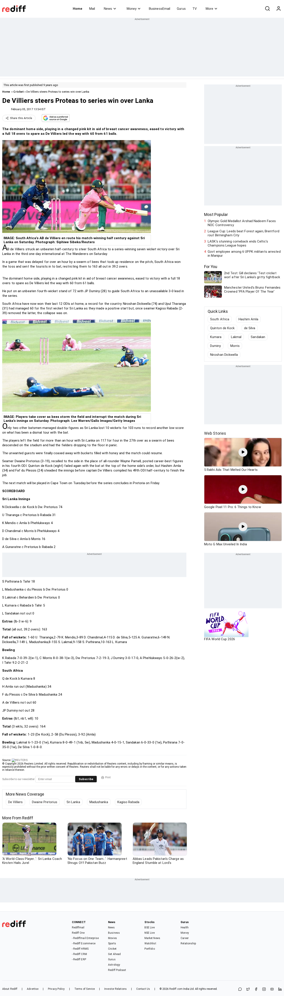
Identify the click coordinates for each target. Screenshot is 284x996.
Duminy (215, 346)
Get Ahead (114, 954)
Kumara (216, 337)
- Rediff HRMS (80, 948)
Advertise (32, 988)
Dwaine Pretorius (44, 802)
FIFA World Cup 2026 (219, 639)
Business (114, 932)
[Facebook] (256, 989)
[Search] (267, 8)
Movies (112, 938)
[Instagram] (264, 989)
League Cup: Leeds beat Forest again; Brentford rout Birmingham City (243, 233)
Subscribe (86, 779)
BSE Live (149, 927)
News (108, 9)
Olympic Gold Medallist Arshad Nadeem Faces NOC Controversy (242, 223)
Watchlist (150, 943)
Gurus (181, 9)
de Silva (249, 328)
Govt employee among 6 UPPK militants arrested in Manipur (244, 254)
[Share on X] (248, 989)
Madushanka (98, 802)
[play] (243, 452)
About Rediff (9, 988)
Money (131, 9)
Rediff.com (176, 988)
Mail (92, 9)
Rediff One (78, 932)
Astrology (114, 964)
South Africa (219, 319)
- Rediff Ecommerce (84, 943)
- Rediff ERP (79, 959)
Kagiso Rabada (128, 802)
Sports (112, 943)
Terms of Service (84, 988)
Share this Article (21, 118)
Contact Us (143, 988)
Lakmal (236, 337)
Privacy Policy (56, 988)
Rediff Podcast (117, 970)
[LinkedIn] (280, 989)
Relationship (188, 943)
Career (185, 938)
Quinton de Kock (222, 328)
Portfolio (149, 948)
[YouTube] (272, 989)
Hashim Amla (248, 319)
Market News (152, 938)
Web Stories (215, 433)
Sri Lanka (73, 802)
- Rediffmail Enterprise (85, 938)
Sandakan (258, 337)
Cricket (18, 91)
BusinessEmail (159, 9)
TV (194, 9)
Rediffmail (78, 927)
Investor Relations (115, 988)
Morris (235, 346)
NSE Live (149, 932)
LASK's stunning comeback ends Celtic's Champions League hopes (238, 243)
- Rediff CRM (79, 954)
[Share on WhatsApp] (240, 989)
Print (108, 777)
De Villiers (15, 802)
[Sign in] (278, 8)
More (209, 9)
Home (77, 9)
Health (185, 927)
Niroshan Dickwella (224, 355)
